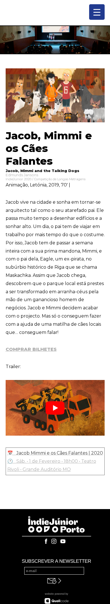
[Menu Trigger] (97, 12)
